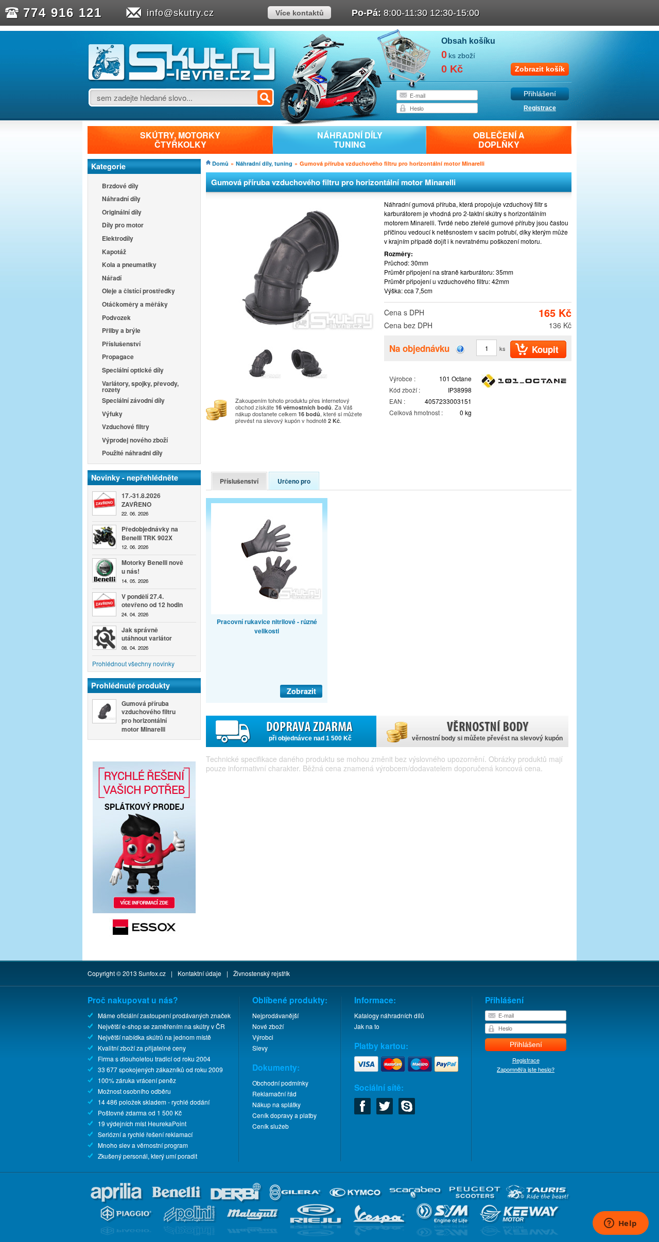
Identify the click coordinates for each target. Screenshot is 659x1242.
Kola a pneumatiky (129, 265)
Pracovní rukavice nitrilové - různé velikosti (267, 626)
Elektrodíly (117, 239)
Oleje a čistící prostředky (138, 291)
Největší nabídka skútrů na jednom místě (154, 1037)
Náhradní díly (121, 199)
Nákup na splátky (276, 1104)
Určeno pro (294, 481)
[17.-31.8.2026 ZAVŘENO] (104, 503)
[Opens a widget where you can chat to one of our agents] (620, 1224)
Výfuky (112, 414)
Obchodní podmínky (280, 1082)
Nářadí (112, 278)
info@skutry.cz (180, 13)
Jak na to (366, 1026)
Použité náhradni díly (132, 453)
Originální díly (122, 213)
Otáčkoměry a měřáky (135, 305)
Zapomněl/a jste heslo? (525, 1069)
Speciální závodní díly (133, 401)
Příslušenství (121, 344)
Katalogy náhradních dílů (389, 1015)
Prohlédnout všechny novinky (133, 663)
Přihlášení (540, 94)
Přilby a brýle (121, 331)
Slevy (260, 1047)
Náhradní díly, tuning (264, 163)
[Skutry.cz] (182, 79)
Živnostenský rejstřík (261, 973)
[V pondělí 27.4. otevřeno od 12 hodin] (104, 604)
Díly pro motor (123, 225)
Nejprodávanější (275, 1015)
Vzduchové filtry (125, 427)
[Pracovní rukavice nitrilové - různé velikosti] (266, 558)
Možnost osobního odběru (134, 1091)
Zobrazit (301, 691)
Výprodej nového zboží (135, 441)
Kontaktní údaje (199, 973)
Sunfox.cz (152, 973)
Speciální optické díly (133, 371)
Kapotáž (114, 252)
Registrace (540, 108)
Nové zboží (268, 1026)
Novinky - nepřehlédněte (134, 477)
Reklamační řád (274, 1093)
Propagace (118, 357)
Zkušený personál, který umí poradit (147, 1155)
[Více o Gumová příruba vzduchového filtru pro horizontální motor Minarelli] (104, 711)
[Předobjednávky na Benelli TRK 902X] (104, 537)
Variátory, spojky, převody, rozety (140, 386)
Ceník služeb (270, 1126)
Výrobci (262, 1037)
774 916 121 (62, 13)
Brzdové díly (120, 186)
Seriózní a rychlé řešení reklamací (145, 1134)
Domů (220, 163)
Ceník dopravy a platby (284, 1115)
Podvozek (116, 318)
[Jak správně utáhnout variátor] (104, 638)
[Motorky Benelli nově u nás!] (104, 570)
